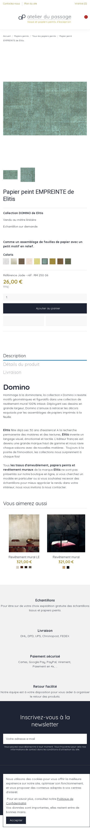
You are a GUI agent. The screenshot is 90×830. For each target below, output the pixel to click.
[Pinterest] (15, 336)
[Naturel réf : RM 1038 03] (17, 567)
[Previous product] (81, 38)
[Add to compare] (66, 321)
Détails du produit (21, 364)
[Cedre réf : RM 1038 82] (30, 567)
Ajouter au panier (48, 308)
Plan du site (30, 3)
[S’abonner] (83, 739)
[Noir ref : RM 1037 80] (68, 567)
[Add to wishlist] (23, 321)
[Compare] (40, 528)
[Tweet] (10, 336)
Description (14, 355)
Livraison (12, 372)
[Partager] (5, 336)
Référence (10, 275)
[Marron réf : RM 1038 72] (21, 567)
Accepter (16, 820)
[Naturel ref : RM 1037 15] (63, 567)
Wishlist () (80, 3)
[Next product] (85, 38)
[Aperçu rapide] (40, 535)
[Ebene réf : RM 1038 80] (25, 567)
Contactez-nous (12, 3)
